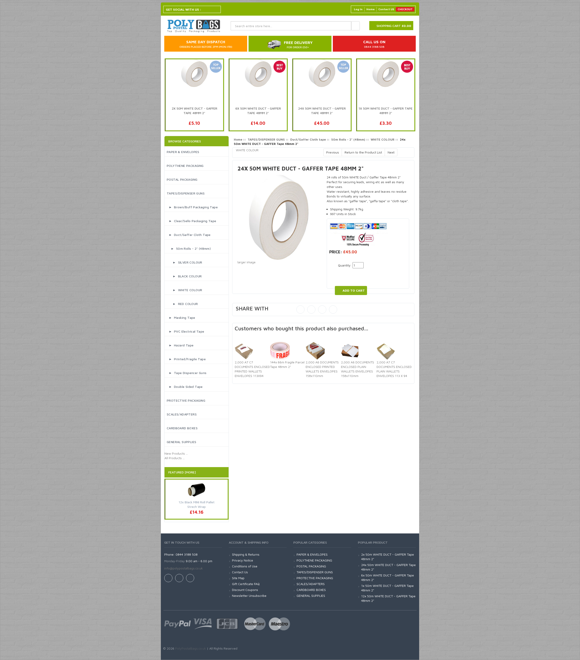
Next (391, 152)
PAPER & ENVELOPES (183, 152)
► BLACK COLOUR (184, 276)
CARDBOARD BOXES (182, 428)
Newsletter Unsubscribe (249, 596)
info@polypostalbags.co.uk (183, 568)
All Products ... (174, 458)
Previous (332, 152)
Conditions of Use (244, 566)
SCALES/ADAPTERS (182, 414)
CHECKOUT (405, 9)
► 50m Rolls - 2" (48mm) (189, 248)
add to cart (354, 290)
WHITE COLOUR (382, 139)
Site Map (238, 578)
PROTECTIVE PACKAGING (186, 400)
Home (370, 9)
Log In (358, 9)
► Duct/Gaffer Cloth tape (189, 235)
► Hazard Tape (180, 345)
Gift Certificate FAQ (246, 584)
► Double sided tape (185, 387)
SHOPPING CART (394, 26)
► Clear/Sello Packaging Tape (191, 221)
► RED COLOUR (182, 304)
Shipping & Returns (245, 554)
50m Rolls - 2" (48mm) (348, 139)
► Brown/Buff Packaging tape (192, 207)
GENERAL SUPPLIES (181, 442)
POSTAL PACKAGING (182, 179)
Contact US (386, 9)
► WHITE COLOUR (184, 290)
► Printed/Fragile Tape (186, 359)
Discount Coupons (245, 590)
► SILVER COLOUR (184, 262)
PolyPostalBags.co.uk (190, 648)
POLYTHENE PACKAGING (185, 166)
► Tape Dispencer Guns (187, 373)
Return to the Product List (363, 152)
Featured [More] (182, 472)
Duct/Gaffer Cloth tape (308, 139)
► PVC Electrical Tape (185, 331)
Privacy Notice (242, 560)
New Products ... (176, 453)
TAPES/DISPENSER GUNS (186, 193)
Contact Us (240, 572)
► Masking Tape (181, 317)
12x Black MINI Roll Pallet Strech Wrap (197, 504)
